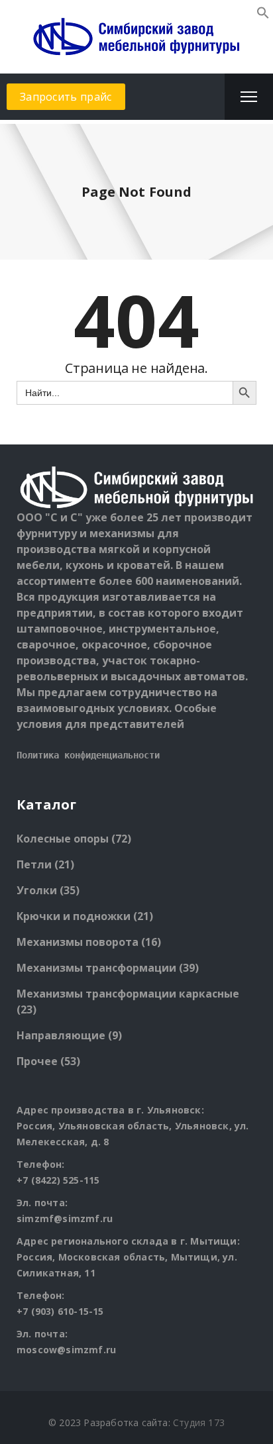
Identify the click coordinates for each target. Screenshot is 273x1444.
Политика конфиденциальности (88, 755)
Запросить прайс (66, 96)
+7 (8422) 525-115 (58, 1180)
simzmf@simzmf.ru (65, 1218)
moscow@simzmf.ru (66, 1349)
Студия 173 (199, 1422)
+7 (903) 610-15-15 (60, 1311)
